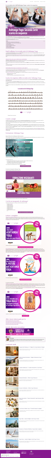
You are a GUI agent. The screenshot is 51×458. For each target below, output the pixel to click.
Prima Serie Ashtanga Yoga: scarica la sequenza (12, 320)
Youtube (12, 456)
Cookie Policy (15, 452)
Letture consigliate (9, 46)
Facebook (4, 456)
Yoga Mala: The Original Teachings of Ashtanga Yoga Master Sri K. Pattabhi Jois (17, 283)
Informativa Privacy (16, 453)
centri (6, 129)
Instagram (17, 456)
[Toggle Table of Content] (44, 41)
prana (20, 53)
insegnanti (38, 128)
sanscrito (40, 250)
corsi (33, 129)
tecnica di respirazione (10, 72)
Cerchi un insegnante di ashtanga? (11, 45)
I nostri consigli (9, 43)
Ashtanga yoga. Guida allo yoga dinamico (11, 217)
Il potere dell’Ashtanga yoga (9, 248)
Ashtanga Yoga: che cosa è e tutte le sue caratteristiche (16, 59)
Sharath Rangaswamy (28, 287)
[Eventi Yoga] (12, 1)
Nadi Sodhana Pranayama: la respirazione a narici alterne (17, 67)
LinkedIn (8, 456)
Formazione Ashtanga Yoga (10, 44)
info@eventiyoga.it (24, 451)
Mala (14, 287)
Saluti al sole (33, 285)
